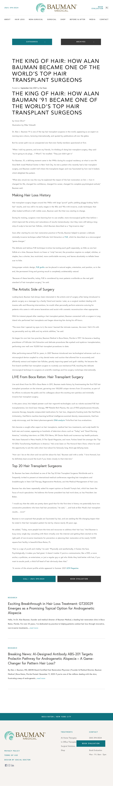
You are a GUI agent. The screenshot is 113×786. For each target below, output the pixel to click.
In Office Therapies (68, 742)
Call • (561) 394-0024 (33, 579)
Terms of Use (11, 755)
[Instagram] (9, 765)
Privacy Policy (12, 751)
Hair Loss (20, 19)
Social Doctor (23, 760)
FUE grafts (40, 267)
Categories (32, 42)
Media (92, 19)
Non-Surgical (36, 19)
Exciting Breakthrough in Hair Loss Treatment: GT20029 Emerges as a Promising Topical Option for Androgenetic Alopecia (51, 608)
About (7, 19)
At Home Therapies (69, 738)
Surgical (51, 19)
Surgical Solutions (68, 746)
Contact (104, 19)
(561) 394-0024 (11, 8)
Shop (63, 19)
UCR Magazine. (72, 568)
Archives (81, 42)
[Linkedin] (12, 765)
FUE (66, 237)
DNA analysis (59, 420)
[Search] (107, 7)
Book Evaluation (97, 7)
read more (34, 628)
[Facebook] (6, 765)
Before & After (77, 19)
